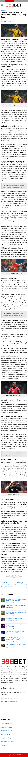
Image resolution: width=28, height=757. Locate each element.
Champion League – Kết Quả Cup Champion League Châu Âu (15, 632)
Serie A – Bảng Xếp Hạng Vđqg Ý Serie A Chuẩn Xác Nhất (15, 638)
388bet (8, 667)
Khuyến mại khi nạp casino (8, 741)
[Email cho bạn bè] (15, 576)
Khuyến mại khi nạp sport (8, 738)
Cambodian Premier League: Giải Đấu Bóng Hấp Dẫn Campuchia (16, 599)
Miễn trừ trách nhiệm (6, 730)
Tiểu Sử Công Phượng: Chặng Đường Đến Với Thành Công (21, 585)
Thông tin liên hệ (5, 734)
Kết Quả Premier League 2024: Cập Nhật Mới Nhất (15, 625)
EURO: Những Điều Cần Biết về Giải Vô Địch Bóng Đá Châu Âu (16, 645)
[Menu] (2, 5)
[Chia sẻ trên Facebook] (9, 576)
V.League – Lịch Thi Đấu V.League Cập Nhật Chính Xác (16, 612)
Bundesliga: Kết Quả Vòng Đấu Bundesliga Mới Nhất (14, 619)
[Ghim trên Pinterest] (18, 576)
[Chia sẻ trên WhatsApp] (7, 576)
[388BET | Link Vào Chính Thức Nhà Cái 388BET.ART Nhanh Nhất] (14, 5)
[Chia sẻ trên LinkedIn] (21, 576)
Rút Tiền (3, 745)
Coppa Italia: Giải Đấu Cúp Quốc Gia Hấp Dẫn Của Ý (15, 606)
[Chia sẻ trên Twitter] (12, 576)
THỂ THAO (3, 10)
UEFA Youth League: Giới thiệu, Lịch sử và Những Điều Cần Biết (6, 585)
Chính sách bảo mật (6, 723)
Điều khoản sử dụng (6, 727)
